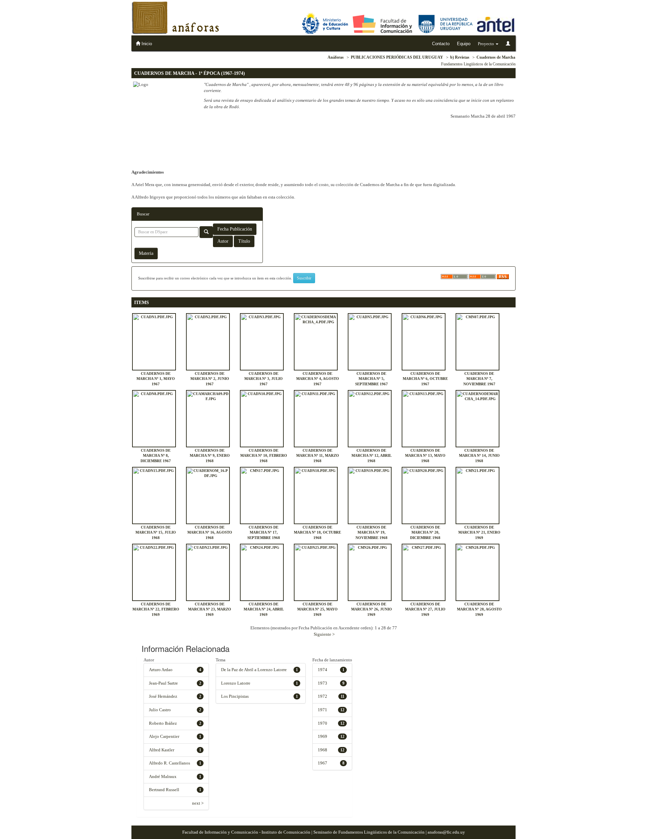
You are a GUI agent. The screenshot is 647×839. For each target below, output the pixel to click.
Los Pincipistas (235, 696)
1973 (322, 683)
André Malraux (163, 776)
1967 (322, 763)
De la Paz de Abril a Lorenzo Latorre (254, 669)
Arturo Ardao (161, 669)
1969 (322, 736)
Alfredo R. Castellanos (169, 763)
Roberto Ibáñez (163, 723)
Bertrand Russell (164, 789)
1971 (322, 709)
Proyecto (486, 43)
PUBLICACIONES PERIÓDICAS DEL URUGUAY (397, 57)
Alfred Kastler (161, 749)
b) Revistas (459, 57)
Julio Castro (160, 709)
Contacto (441, 43)
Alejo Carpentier (164, 736)
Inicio (146, 43)
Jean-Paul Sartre (163, 683)
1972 (322, 696)
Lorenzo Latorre (235, 683)
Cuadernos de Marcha (495, 57)
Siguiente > (324, 634)
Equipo (463, 43)
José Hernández (163, 696)
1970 (322, 723)
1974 (322, 669)
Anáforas (336, 57)
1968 (322, 749)
